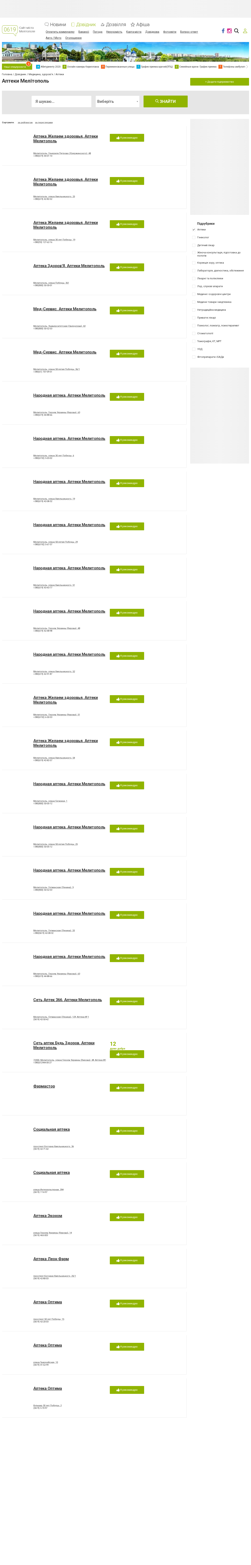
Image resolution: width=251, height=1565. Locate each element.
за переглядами (44, 122)
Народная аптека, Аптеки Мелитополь (69, 395)
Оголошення (73, 37)
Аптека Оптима (47, 1302)
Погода (97, 31)
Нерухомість (114, 31)
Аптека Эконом (47, 1215)
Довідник (86, 24)
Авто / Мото (53, 37)
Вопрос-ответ (189, 31)
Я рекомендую (129, 137)
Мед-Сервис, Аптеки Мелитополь (64, 309)
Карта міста (133, 31)
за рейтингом (25, 122)
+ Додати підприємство (219, 81)
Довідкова (152, 31)
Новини (58, 24)
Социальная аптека (51, 1129)
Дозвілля (116, 24)
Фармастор (44, 1086)
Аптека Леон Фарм (51, 1258)
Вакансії (83, 31)
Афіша (143, 24)
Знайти (167, 101)
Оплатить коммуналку (60, 31)
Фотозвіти (169, 31)
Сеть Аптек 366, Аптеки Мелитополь (67, 999)
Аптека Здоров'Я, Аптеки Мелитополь (69, 265)
